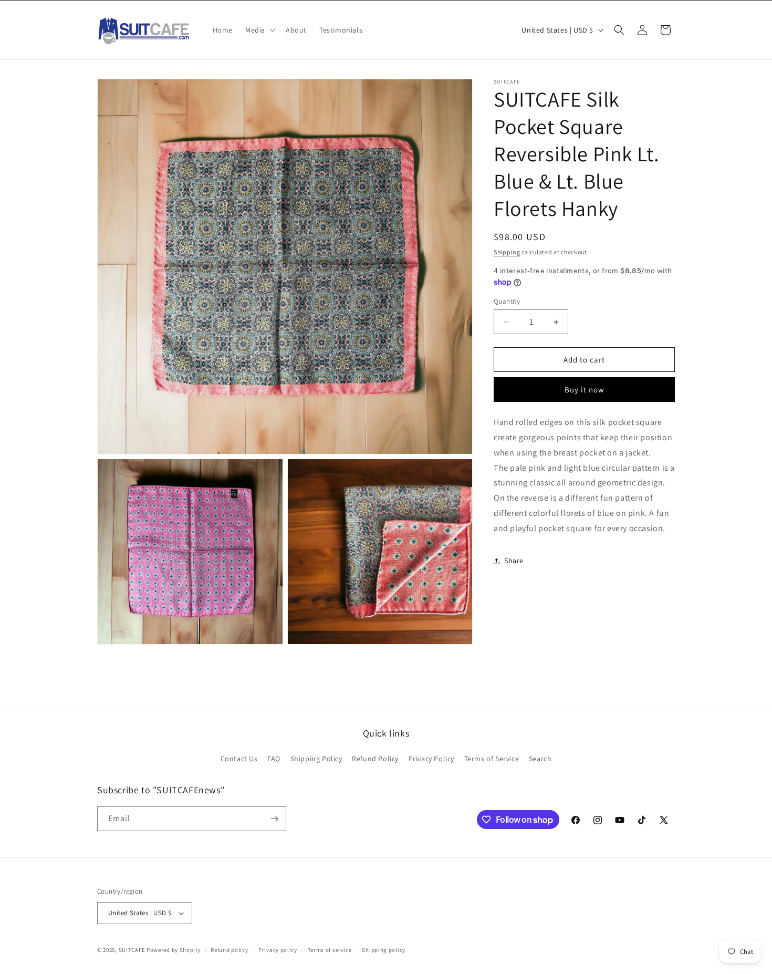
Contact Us (239, 758)
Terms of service (330, 950)
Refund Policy (375, 758)
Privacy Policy (431, 758)
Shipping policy (383, 950)
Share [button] (514, 560)
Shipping (507, 252)
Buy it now (584, 390)
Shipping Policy (316, 758)
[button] (259, 30)
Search (540, 758)
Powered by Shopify (174, 950)
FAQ (273, 758)
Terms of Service (491, 758)
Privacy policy (277, 950)
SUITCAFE (132, 950)
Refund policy (229, 950)
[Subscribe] (274, 818)
